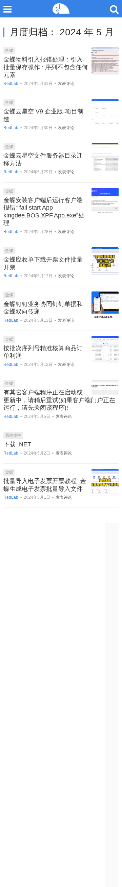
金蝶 (9, 50)
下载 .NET (17, 444)
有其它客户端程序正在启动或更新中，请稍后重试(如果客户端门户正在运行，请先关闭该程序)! (59, 400)
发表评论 (66, 83)
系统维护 (13, 435)
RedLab (10, 83)
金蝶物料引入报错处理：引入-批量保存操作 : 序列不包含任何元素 (45, 67)
